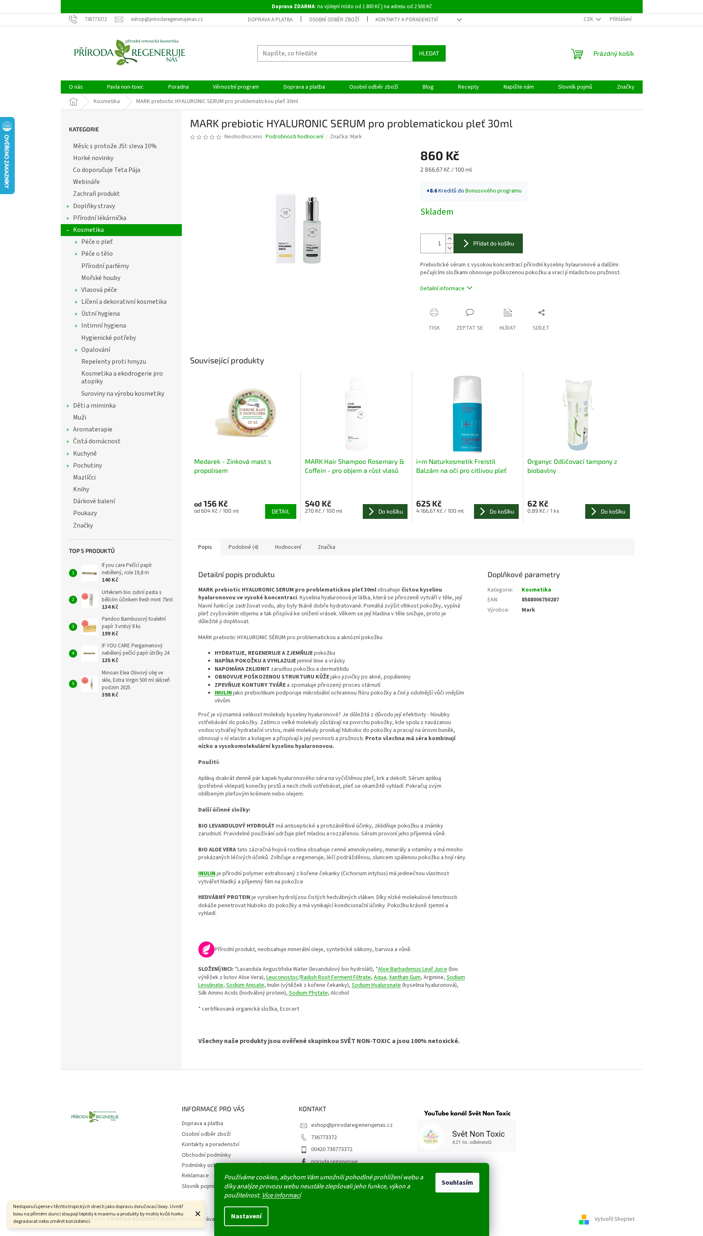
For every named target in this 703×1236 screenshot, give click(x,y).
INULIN (223, 693)
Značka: (346, 137)
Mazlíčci (84, 477)
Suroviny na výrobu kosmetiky (122, 393)
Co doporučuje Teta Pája (106, 169)
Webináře (86, 181)
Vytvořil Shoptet (614, 1219)
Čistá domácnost (97, 441)
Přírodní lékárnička (99, 217)
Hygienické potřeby (108, 337)
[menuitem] (76, 87)
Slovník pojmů (199, 1186)
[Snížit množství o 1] (449, 248)
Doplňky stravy (94, 206)
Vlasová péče (99, 289)
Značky (83, 525)
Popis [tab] (205, 547)
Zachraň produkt (96, 193)
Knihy (81, 489)
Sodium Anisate (245, 985)
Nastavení (246, 1216)
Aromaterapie (92, 429)
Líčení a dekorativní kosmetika (124, 301)
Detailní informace (442, 288)
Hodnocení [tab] (288, 547)
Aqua (380, 977)
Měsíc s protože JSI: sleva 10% (115, 146)
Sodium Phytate (308, 993)
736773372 (324, 1137)
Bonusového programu (493, 191)
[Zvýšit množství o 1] (449, 238)
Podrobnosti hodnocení (294, 137)
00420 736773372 (332, 1149)
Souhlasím (457, 1182)
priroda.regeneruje (334, 1162)
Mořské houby (100, 277)
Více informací (281, 1195)
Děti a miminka (94, 405)
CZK (589, 19)
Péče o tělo (97, 253)
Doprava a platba (270, 19)
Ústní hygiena (100, 313)
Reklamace (195, 1176)
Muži (79, 417)
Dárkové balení (94, 501)
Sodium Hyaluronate (376, 985)
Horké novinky (93, 158)
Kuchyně (85, 453)
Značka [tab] (326, 547)
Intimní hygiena (103, 325)
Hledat (429, 53)
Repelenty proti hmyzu (113, 361)
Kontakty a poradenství (407, 19)
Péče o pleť (97, 241)
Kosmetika (88, 229)
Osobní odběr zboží (334, 19)
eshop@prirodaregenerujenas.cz (352, 1125)
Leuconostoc (282, 977)
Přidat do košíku (493, 243)
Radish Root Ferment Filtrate (335, 977)
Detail (281, 511)
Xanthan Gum (405, 977)
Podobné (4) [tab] (244, 547)
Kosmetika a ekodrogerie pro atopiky (122, 377)
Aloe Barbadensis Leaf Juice (412, 969)
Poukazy (85, 513)
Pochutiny (87, 465)
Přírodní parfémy (105, 266)
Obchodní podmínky (206, 1155)
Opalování (95, 349)
